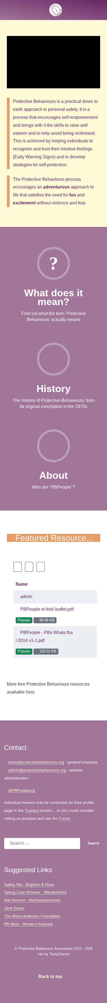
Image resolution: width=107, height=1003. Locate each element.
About (53, 475)
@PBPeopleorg (21, 790)
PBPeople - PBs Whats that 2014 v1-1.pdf (44, 636)
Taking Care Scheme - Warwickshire (35, 892)
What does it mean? (53, 297)
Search (92, 843)
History (53, 388)
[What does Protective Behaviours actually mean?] (53, 268)
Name (22, 584)
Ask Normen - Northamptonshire (32, 900)
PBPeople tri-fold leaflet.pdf (46, 609)
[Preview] (87, 614)
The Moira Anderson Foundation (32, 916)
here (30, 692)
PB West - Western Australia (28, 924)
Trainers (32, 810)
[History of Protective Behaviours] (53, 363)
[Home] (17, 567)
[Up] (40, 567)
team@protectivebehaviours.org (36, 762)
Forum (65, 818)
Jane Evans (14, 908)
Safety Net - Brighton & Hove (29, 884)
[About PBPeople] (53, 450)
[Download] (81, 614)
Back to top (50, 976)
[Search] (29, 567)
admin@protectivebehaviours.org (37, 770)
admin (25, 596)
